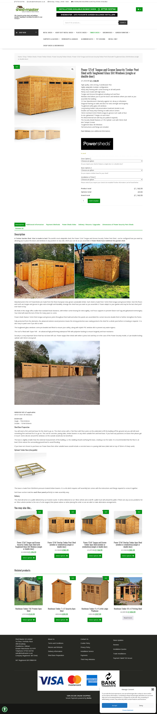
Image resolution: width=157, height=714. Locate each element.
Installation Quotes (119, 649)
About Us (51, 639)
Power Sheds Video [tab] (69, 225)
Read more (128, 618)
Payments (84, 655)
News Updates (118, 640)
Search (123, 23)
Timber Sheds (95, 32)
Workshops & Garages (70, 39)
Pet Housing (100, 39)
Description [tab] (19, 225)
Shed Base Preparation (56, 655)
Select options (27, 558)
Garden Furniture (121, 32)
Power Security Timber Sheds (61, 57)
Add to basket (94, 201)
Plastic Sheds (81, 32)
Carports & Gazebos (50, 39)
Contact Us (84, 639)
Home (20, 57)
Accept (114, 705)
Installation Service (87, 651)
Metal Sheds (47, 32)
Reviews (116, 645)
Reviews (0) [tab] (19, 228)
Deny (141, 705)
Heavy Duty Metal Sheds (64, 32)
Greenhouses (107, 32)
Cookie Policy (85, 643)
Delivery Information (55, 651)
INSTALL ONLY (112, 39)
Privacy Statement (128, 710)
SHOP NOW (22, 32)
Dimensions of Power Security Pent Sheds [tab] (118, 225)
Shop (24, 57)
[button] (153, 689)
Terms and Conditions (55, 643)
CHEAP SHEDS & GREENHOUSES (53, 45)
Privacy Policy (85, 647)
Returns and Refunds (55, 647)
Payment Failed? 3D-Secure (122, 658)
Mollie (89, 698)
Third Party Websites (88, 659)
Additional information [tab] (35, 225)
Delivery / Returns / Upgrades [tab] (89, 225)
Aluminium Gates (87, 39)
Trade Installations (119, 654)
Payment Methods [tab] (53, 225)
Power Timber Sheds (44, 57)
